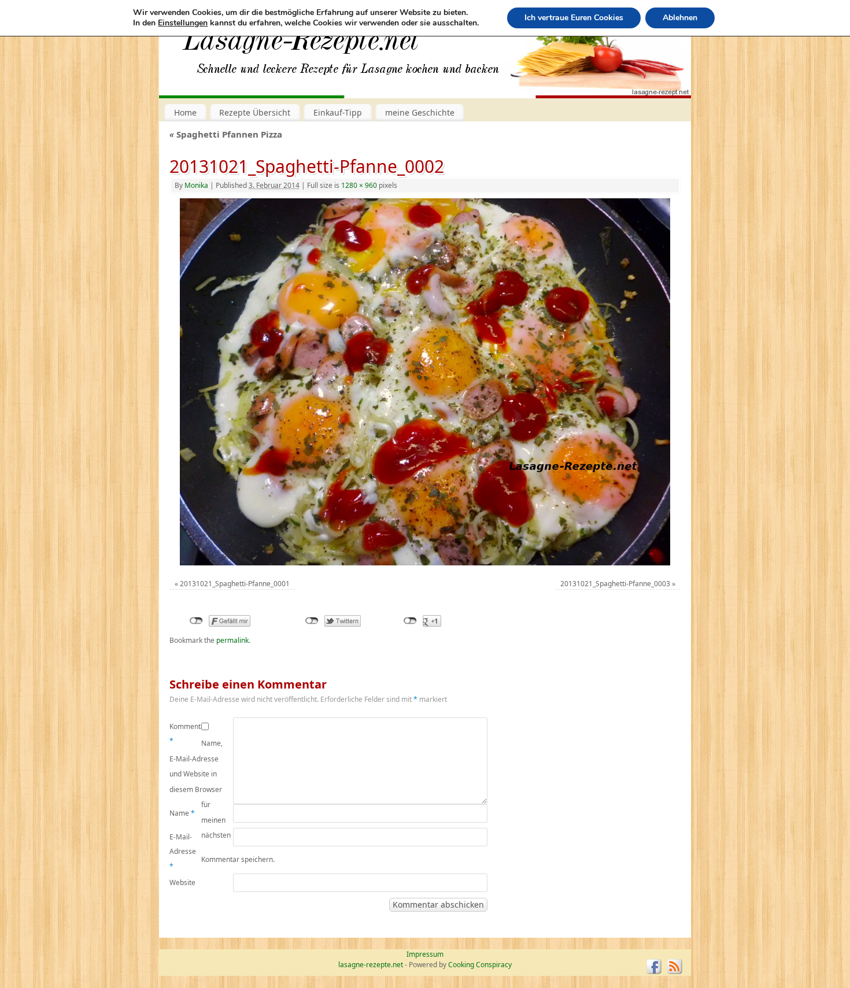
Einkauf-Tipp (337, 112)
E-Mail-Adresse (182, 851)
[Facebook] (653, 966)
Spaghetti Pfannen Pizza (225, 134)
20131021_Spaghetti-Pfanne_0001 (235, 584)
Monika (196, 185)
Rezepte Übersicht (254, 112)
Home (185, 112)
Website (182, 882)
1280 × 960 (359, 185)
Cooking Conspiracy (480, 965)
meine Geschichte (419, 112)
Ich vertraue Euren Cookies (573, 17)
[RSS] (674, 966)
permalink (232, 640)
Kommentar (185, 733)
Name (182, 813)
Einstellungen (183, 23)
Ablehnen (680, 17)
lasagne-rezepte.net (300, 46)
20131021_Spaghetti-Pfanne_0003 (615, 584)
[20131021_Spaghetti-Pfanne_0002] (424, 382)
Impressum (425, 954)
